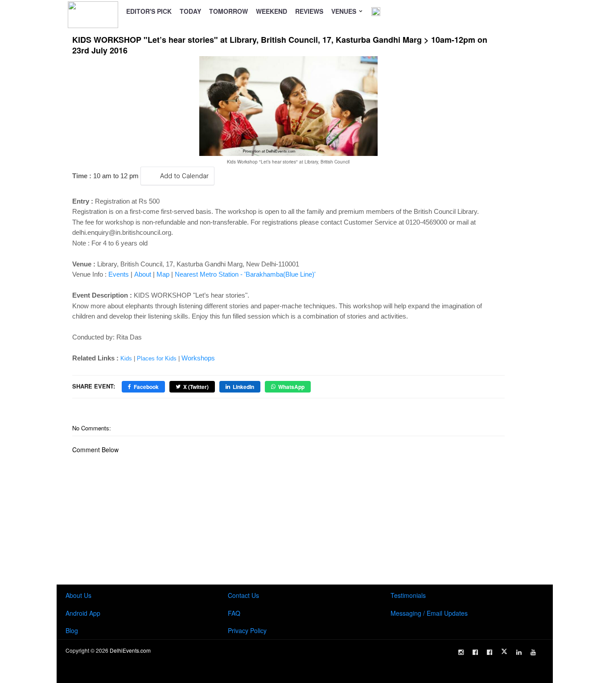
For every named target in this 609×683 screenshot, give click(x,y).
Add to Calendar (184, 176)
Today (190, 11)
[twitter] (504, 651)
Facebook (146, 387)
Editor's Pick (149, 11)
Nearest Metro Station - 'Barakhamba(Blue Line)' (245, 274)
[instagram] (461, 652)
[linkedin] (519, 652)
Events (118, 274)
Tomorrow (228, 11)
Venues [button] (344, 11)
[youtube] (533, 652)
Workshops (198, 358)
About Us (78, 595)
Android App (83, 613)
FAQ (234, 613)
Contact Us (243, 595)
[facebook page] (475, 652)
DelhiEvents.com (130, 650)
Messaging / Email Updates (429, 613)
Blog (72, 630)
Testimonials (408, 595)
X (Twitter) (196, 387)
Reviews (309, 11)
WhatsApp (291, 387)
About (142, 274)
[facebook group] (489, 652)
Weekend (271, 11)
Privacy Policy (247, 630)
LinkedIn (243, 387)
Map (162, 274)
